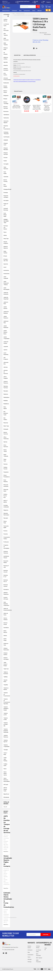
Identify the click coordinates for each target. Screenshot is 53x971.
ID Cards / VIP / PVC (6, 260)
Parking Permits (5, 468)
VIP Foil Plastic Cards (5, 789)
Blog (20, 10)
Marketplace (6, 397)
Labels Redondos (6, 326)
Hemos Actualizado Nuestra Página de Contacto (8, 861)
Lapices (5, 349)
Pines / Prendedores (7, 476)
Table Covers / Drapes (5, 664)
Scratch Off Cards (6, 598)
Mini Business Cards (6, 413)
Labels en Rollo (6, 302)
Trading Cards (5, 764)
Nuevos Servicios (6, 433)
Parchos (5, 464)
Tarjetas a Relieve (6, 688)
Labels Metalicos (6, 317)
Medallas (6, 400)
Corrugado (6, 163)
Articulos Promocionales (7, 78)
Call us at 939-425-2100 (9, 949)
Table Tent (6, 668)
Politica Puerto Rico (5, 496)
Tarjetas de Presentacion (7, 694)
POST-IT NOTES (5, 501)
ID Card (5, 256)
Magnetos (6, 510)
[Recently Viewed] (42, 7)
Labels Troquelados (6, 337)
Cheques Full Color (6, 153)
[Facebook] (49, 10)
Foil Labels (6, 200)
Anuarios (6, 65)
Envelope (6, 192)
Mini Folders (5, 418)
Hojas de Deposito (6, 247)
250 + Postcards (6, 29)
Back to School (5, 91)
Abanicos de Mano (6, 58)
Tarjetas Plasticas (6, 736)
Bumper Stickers (5, 86)
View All (5, 806)
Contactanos (27, 10)
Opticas (5, 441)
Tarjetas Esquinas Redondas (6, 730)
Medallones (6, 403)
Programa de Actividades (6, 546)
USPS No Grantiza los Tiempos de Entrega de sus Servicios (7, 824)
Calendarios (6, 114)
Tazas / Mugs (5, 753)
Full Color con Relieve (6, 227)
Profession (6, 541)
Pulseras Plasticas (6, 552)
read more (6, 851)
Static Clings (5, 639)
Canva (33, 10)
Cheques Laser (6, 144)
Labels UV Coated (6, 342)
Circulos (5, 157)
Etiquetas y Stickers (6, 196)
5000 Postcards (6, 39)
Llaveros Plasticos (6, 382)
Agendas (6, 62)
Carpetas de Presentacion (7, 127)
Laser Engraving (6, 353)
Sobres (5, 635)
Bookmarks (6, 82)
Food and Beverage (6, 209)
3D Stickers (5, 53)
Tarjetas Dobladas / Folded (6, 708)
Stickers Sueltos (5, 653)
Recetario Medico (6, 561)
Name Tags (6, 426)
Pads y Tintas (5, 450)
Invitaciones (6, 273)
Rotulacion (6, 589)
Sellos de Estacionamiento (7, 609)
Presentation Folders (7, 537)
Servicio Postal (5, 623)
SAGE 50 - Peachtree (6, 593)
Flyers (5, 232)
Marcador (6, 518)
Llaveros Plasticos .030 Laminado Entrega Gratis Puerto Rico (26, 107)
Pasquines (6, 472)
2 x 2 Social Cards (6, 24)
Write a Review (47, 34)
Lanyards (6, 346)
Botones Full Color (6, 107)
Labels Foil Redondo (6, 312)
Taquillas (6, 684)
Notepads (6, 429)
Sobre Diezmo (5, 631)
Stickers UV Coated (6, 658)
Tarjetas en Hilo (6, 718)
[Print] (36, 48)
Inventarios (6, 270)
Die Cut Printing (5, 180)
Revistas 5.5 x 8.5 (6, 571)
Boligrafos (6, 95)
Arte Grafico (5, 74)
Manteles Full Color (6, 387)
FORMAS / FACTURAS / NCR (6, 221)
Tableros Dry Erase (6, 672)
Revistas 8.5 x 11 (6, 580)
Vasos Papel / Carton (5, 773)
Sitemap (29, 961)
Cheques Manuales (6, 148)
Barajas (5, 98)
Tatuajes (6, 749)
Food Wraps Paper (5, 215)
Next (50, 104)
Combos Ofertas (5, 20)
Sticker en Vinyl (6, 644)
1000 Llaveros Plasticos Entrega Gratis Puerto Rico (16, 106)
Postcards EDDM (6, 526)
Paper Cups (5, 460)
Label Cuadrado (6, 277)
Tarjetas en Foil (6, 714)
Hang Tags (6, 238)
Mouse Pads (5, 522)
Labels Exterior (5, 307)
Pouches (6, 534)
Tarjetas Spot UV (6, 740)
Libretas (6, 367)
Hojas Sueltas (5, 252)
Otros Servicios (6, 445)
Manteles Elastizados (6, 514)
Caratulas (6, 176)
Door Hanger (5, 185)
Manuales (6, 391)
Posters (5, 530)
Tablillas (6, 676)
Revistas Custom (6, 585)
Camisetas (6, 117)
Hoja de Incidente (6, 242)
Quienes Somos (6, 10)
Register (49, 2)
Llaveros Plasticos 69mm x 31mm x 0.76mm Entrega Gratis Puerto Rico (37, 107)
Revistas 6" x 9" (6, 576)
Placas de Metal (6, 490)
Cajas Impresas (6, 167)
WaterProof (6, 794)
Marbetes (6, 394)
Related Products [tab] (18, 91)
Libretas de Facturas (6, 372)
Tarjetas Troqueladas (6, 745)
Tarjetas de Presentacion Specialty (7, 701)
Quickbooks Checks (6, 557)
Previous (12, 104)
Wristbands (6, 797)
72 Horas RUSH (6, 48)
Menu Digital (5, 407)
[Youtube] (47, 10)
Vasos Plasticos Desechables (7, 780)
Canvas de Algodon (6, 121)
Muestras (6, 422)
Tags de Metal (5, 680)
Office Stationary (6, 437)
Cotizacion (14, 10)
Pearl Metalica (6, 480)
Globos (5, 235)
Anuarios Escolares (6, 69)
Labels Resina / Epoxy (5, 332)
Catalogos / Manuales (6, 132)
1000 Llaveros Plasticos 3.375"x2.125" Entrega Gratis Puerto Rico (47, 108)
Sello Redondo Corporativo (6, 604)
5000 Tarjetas (6, 43)
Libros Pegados (6, 377)
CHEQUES (6, 140)
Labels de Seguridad (6, 298)
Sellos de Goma (6, 614)
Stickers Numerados (6, 649)
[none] (21, 26)
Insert (5, 267)
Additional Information (30, 55)
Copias (5, 160)
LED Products (6, 358)
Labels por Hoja (6, 321)
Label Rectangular (6, 288)
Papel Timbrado (6, 455)
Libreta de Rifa (6, 363)
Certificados (7, 136)
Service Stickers (5, 618)
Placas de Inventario (6, 485)
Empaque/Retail (7, 189)
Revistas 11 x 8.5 (6, 566)
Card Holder (5, 172)
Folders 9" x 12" (6, 204)
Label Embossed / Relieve (6, 283)
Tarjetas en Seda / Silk (6, 724)
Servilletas (6, 627)
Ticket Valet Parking (5, 759)
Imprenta (6, 264)
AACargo (39, 10)
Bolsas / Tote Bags (6, 102)
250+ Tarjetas (6, 34)
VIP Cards (6, 784)
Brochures (6, 111)
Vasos (5, 768)
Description (17, 55)
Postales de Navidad (6, 506)
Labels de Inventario (6, 293)
